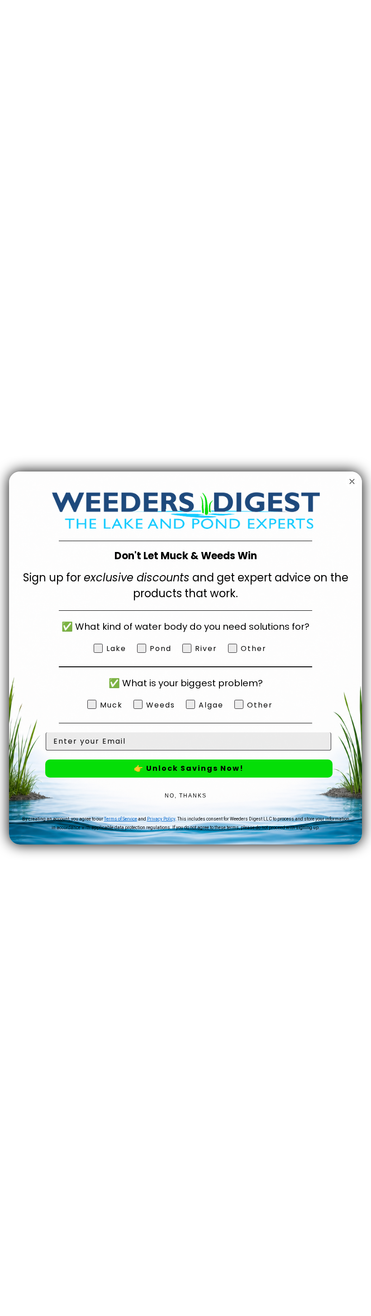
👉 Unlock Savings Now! (189, 768)
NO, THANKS (186, 795)
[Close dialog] (352, 481)
